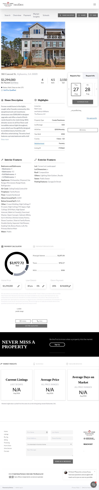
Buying (6, 437)
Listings (6, 434)
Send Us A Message (63, 461)
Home (6, 431)
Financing (7, 442)
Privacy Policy (76, 487)
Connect (6, 451)
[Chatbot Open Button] (93, 484)
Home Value (7, 445)
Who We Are (8, 448)
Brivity (11, 487)
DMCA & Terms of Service (89, 487)
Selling (6, 440)
